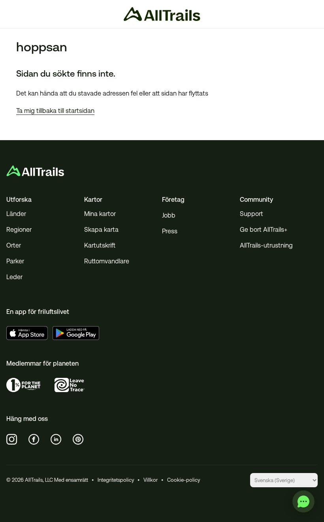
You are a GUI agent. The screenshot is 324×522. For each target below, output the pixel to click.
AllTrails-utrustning (266, 245)
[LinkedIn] (56, 439)
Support (251, 214)
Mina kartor (100, 214)
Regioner (19, 229)
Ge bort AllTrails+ (263, 229)
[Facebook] (34, 439)
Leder (14, 277)
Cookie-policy (183, 480)
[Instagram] (11, 439)
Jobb (168, 215)
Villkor (150, 480)
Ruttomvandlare (106, 261)
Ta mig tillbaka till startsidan (55, 111)
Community (256, 199)
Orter (13, 245)
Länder (16, 214)
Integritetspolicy (116, 480)
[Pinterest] (78, 439)
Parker (15, 261)
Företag (173, 199)
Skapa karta (101, 229)
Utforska (19, 199)
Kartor (93, 199)
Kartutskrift (99, 245)
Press (169, 231)
